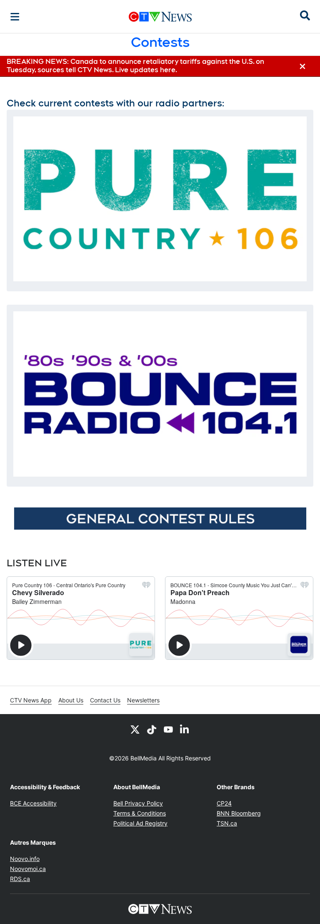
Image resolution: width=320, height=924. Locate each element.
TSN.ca (227, 823)
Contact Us (105, 700)
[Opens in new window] (160, 198)
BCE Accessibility (33, 803)
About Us (70, 700)
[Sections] (15, 16)
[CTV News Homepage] (160, 17)
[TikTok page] (152, 729)
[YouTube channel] (168, 729)
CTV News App (31, 700)
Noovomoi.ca (28, 868)
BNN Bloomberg (239, 813)
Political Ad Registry (140, 823)
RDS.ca (20, 878)
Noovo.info (25, 858)
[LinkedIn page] (185, 729)
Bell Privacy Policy (138, 803)
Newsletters (143, 700)
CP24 (224, 803)
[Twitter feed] (135, 729)
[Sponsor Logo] (160, 518)
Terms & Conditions (139, 813)
